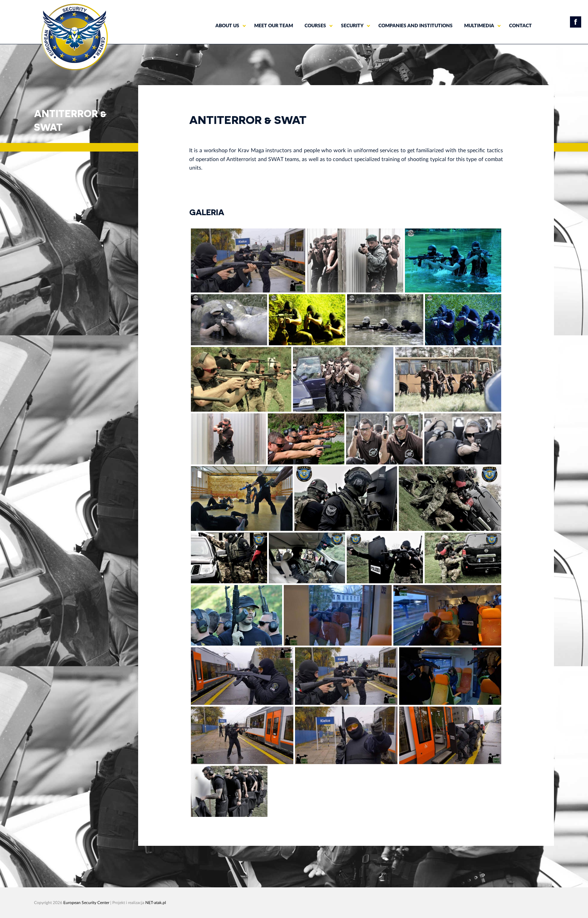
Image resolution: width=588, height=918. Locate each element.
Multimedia (479, 25)
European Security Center (86, 903)
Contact (520, 25)
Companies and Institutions (415, 25)
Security (352, 25)
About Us (227, 25)
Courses (315, 25)
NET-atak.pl (155, 903)
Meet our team (273, 25)
